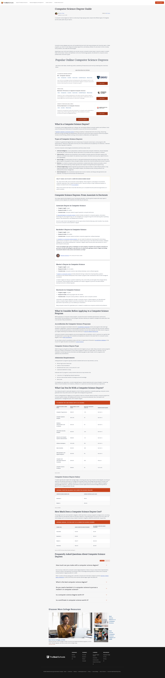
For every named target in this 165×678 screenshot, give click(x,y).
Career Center (48, 2)
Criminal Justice (96, 659)
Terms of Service (103, 671)
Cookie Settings (95, 671)
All (72, 658)
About (65, 671)
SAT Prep (104, 658)
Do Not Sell (70, 671)
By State (73, 654)
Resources (106, 652)
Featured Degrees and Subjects (36, 2)
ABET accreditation (67, 337)
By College (74, 656)
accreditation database (100, 340)
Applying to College (106, 654)
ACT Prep (104, 656)
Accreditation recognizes (84, 326)
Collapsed (102, 560)
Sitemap (75, 671)
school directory (80, 341)
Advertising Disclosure (82, 671)
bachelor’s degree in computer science (65, 131)
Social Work (95, 657)
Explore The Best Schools (21, 2)
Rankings (74, 652)
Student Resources (58, 2)
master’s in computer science (64, 274)
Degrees (84, 652)
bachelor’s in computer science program (67, 239)
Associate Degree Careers (96, 655)
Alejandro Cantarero (65, 255)
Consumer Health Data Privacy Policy (114, 671)
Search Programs (159, 2)
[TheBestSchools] (7, 3)
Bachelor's (84, 656)
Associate (84, 654)
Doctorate (84, 660)
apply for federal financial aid (91, 331)
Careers (95, 652)
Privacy (89, 671)
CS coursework (74, 184)
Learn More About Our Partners (82, 70)
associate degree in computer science (66, 215)
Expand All (107, 560)
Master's (83, 658)
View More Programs (82, 119)
